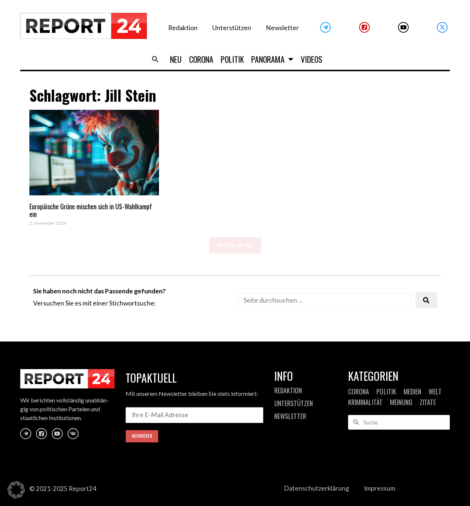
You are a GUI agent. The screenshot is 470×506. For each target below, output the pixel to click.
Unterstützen (231, 28)
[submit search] (426, 300)
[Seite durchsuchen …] (325, 300)
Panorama (268, 59)
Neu (176, 59)
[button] (155, 59)
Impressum (379, 488)
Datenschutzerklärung (316, 488)
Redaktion (183, 28)
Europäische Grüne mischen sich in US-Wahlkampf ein (90, 210)
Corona (201, 59)
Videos (311, 59)
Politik (232, 59)
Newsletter (282, 28)
